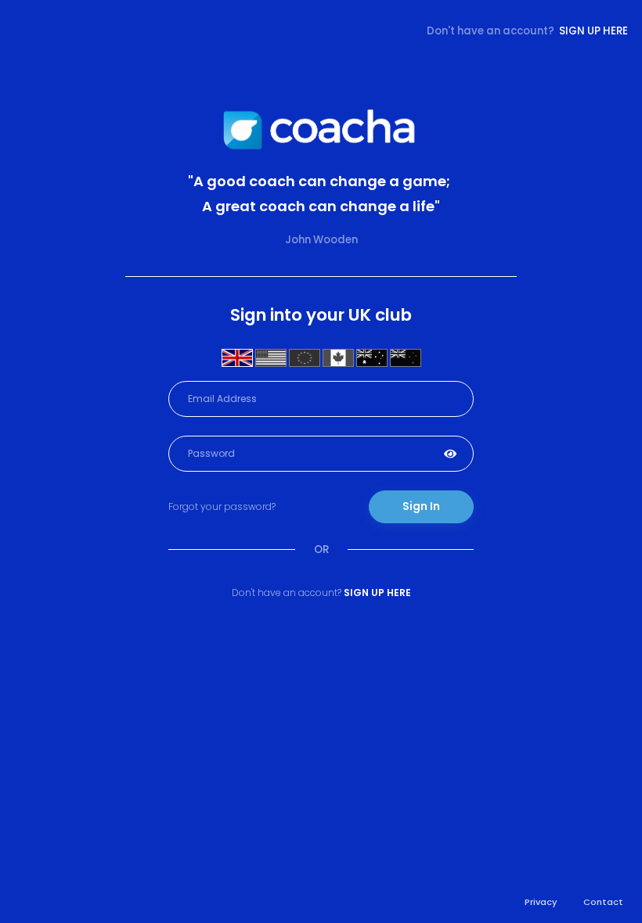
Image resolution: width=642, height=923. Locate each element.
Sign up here (593, 30)
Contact (603, 902)
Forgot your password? (222, 506)
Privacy (541, 902)
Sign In (421, 506)
